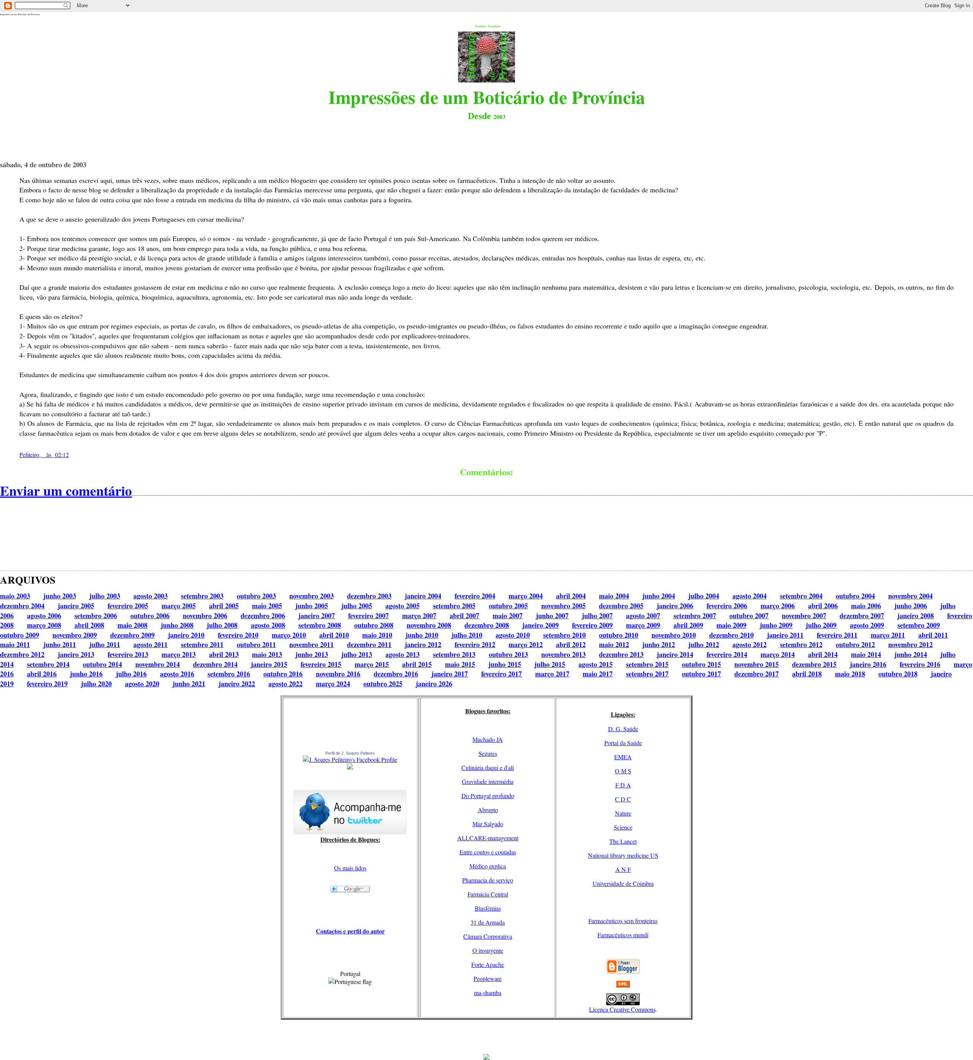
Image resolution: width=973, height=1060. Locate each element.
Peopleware (488, 978)
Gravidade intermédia (487, 781)
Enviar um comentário (66, 490)
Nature (623, 813)
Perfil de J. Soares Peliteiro (350, 753)
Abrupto (488, 810)
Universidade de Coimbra (623, 883)
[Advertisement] (486, 1037)
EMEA (623, 757)
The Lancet (623, 841)
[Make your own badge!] (350, 768)
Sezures (488, 753)
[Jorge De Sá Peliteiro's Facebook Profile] (350, 759)
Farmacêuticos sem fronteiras (623, 921)
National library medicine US (623, 855)
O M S (623, 771)
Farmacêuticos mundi (622, 935)
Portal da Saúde (623, 743)
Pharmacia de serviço (487, 880)
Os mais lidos (350, 868)
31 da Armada (488, 922)
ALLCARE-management (487, 838)
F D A (623, 785)
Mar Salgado (487, 824)
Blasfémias (488, 908)
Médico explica (487, 866)
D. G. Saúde (623, 729)
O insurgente (487, 950)
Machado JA (487, 739)
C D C (623, 799)
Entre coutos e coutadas (488, 852)
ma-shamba (487, 993)
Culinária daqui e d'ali (487, 767)
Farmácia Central (487, 894)
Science (623, 827)
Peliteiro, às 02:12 (44, 455)
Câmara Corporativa (487, 936)
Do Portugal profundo (487, 796)
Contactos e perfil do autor (350, 931)
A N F (623, 869)
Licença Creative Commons (622, 1009)
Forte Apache (487, 964)
